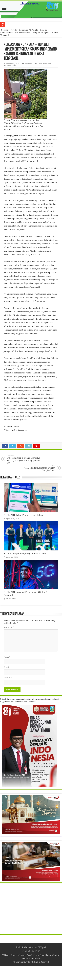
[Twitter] (25, 951)
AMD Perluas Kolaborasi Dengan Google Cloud (39, 468)
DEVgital (42, 947)
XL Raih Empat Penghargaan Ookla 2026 (25, 553)
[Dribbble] (32, 951)
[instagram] (39, 951)
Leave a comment (44, 64)
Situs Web (8, 677)
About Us (15, 955)
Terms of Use (34, 958)
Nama (7, 657)
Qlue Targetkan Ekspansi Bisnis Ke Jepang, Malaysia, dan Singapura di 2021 (23, 459)
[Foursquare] (36, 951)
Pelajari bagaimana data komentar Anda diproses (29, 700)
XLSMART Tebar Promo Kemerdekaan (24, 514)
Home (5, 30)
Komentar (9, 627)
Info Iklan (40, 955)
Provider (13, 30)
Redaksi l (31, 955)
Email (7, 667)
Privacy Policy (52, 955)
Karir (23, 955)
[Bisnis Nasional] (31, 9)
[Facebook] (23, 951)
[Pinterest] (29, 951)
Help (24, 958)
